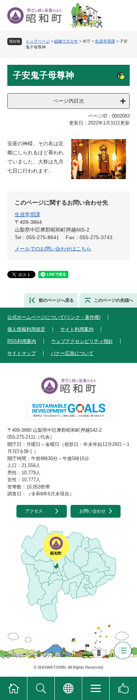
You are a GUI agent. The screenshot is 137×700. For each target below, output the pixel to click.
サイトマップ (21, 353)
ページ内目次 (68, 101)
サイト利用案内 (77, 329)
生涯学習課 (105, 41)
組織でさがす (66, 41)
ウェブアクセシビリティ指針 (82, 341)
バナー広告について (72, 353)
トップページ (38, 41)
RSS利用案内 (21, 341)
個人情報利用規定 (26, 329)
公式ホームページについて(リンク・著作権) (53, 317)
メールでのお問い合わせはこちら (53, 249)
